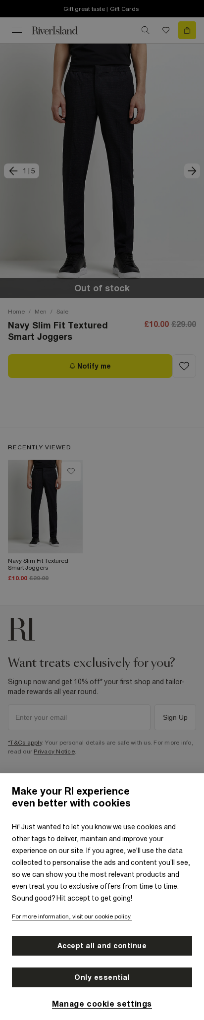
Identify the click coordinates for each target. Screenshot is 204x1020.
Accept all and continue (102, 946)
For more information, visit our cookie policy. (72, 916)
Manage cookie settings (102, 1003)
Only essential (102, 977)
